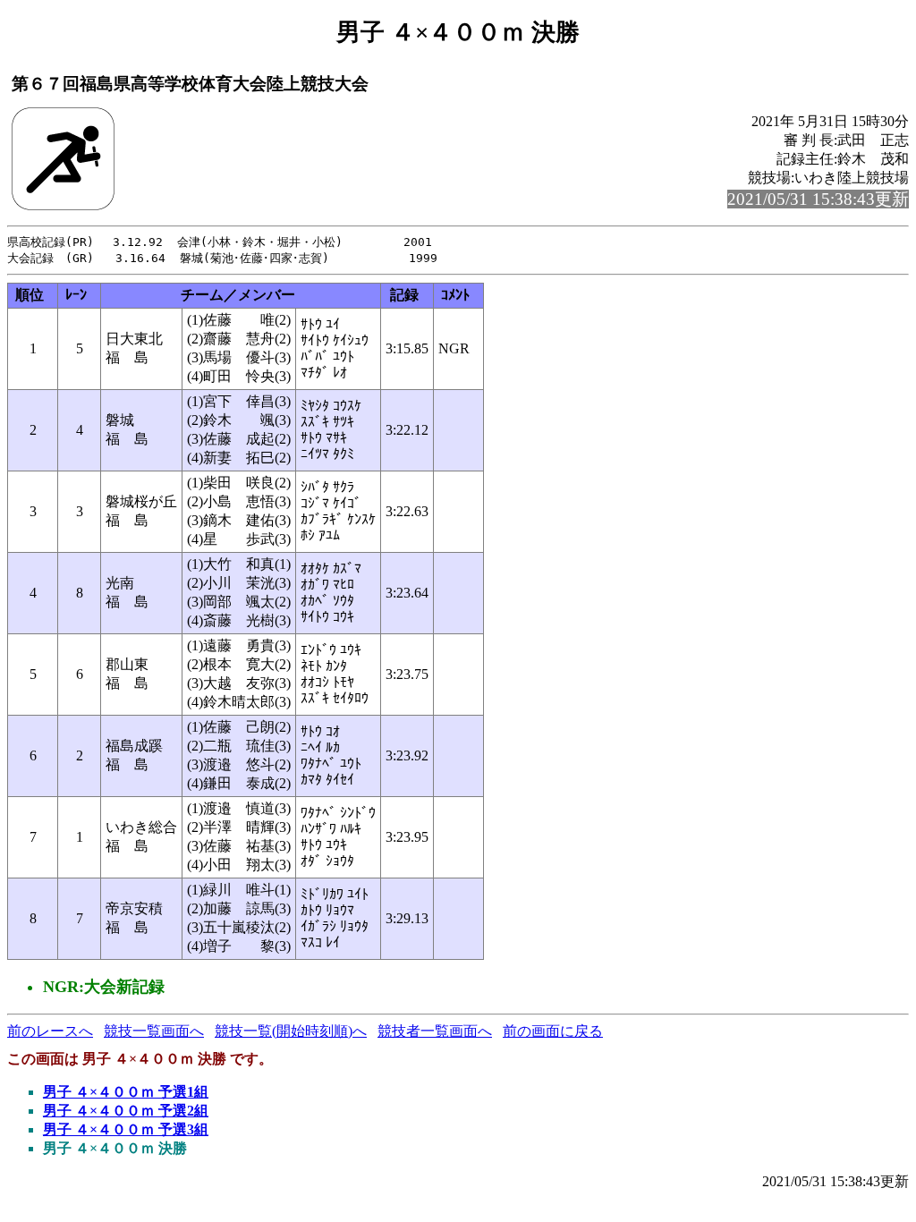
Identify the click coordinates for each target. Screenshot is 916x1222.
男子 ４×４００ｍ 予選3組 (125, 1129)
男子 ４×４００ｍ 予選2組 (125, 1110)
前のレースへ (50, 1031)
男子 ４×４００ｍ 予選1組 (125, 1091)
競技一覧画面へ (154, 1031)
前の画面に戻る (553, 1031)
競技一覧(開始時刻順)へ (291, 1031)
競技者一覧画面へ (434, 1031)
